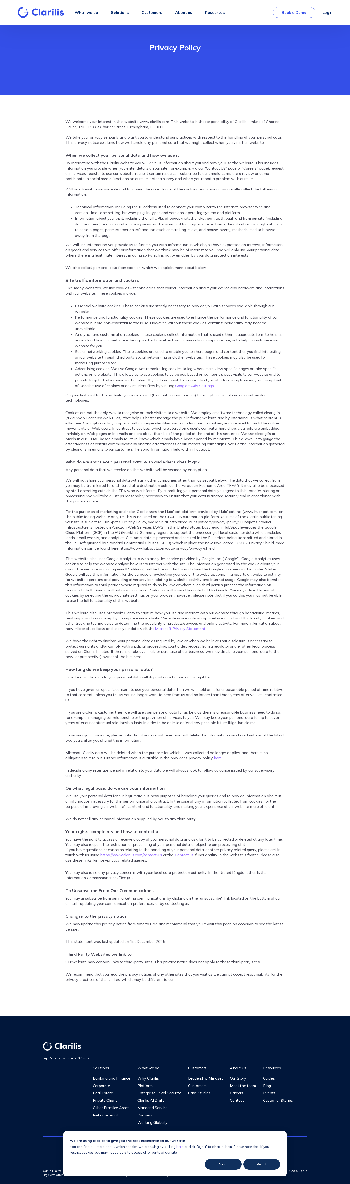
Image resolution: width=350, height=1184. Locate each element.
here (179, 1147)
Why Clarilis (148, 1078)
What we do (148, 1068)
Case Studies (199, 1093)
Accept (223, 1164)
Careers (236, 1093)
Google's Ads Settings (194, 385)
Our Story (238, 1078)
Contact (237, 1100)
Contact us (184, 855)
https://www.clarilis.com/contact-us (131, 855)
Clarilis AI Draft (150, 1100)
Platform (145, 1085)
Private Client (105, 1100)
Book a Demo (294, 12)
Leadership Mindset (205, 1078)
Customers (197, 1068)
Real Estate (103, 1093)
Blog (267, 1085)
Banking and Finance (111, 1078)
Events (269, 1093)
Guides (269, 1078)
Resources (272, 1068)
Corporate (101, 1085)
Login (327, 12)
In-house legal (105, 1115)
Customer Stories (278, 1100)
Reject (261, 1164)
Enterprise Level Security (159, 1093)
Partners (144, 1115)
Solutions (101, 1068)
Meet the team (243, 1085)
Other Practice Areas (111, 1107)
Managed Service (152, 1107)
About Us (238, 1068)
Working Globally (152, 1122)
